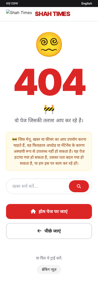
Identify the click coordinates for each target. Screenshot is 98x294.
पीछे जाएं (52, 231)
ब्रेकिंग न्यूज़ (49, 269)
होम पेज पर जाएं (53, 211)
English (86, 3)
